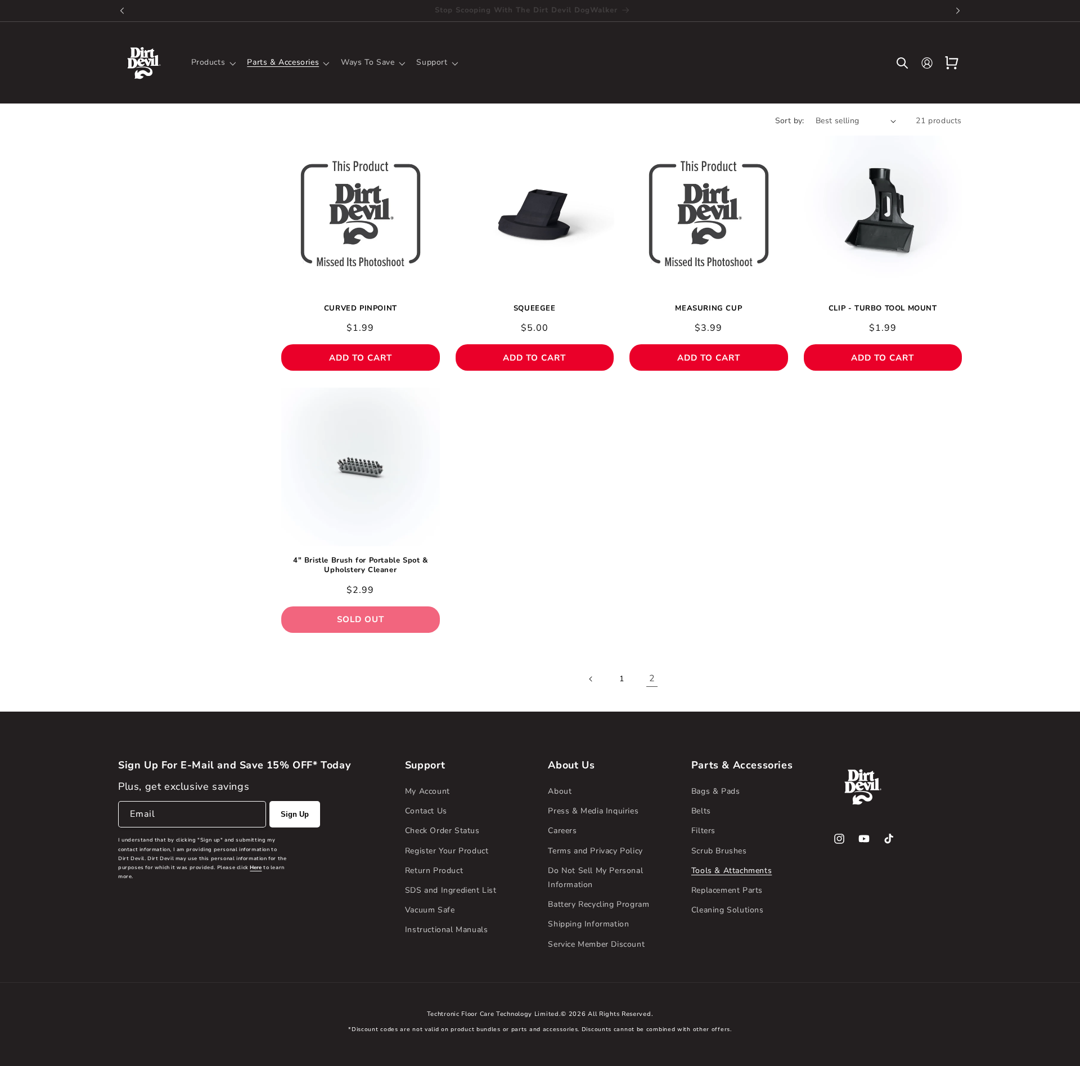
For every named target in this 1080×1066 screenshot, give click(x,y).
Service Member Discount (596, 944)
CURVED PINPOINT (360, 308)
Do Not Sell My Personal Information (595, 877)
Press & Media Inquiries (593, 811)
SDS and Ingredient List (451, 890)
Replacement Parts (727, 890)
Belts (701, 811)
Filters (703, 830)
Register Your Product (447, 850)
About (560, 791)
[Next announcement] (958, 10)
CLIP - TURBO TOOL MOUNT (883, 308)
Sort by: (789, 120)
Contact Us (426, 811)
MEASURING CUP (708, 308)
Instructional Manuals (446, 929)
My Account (427, 791)
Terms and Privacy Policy (595, 850)
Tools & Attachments (731, 870)
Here (256, 867)
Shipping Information (588, 924)
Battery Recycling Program (598, 904)
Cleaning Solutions (727, 910)
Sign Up (295, 814)
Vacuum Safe (430, 910)
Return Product (434, 870)
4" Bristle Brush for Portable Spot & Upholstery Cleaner (360, 565)
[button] (212, 62)
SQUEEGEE (535, 308)
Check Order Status (442, 830)
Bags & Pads (715, 791)
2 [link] (652, 678)
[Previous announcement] (122, 10)
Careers (562, 830)
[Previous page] (591, 679)
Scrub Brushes (719, 850)
